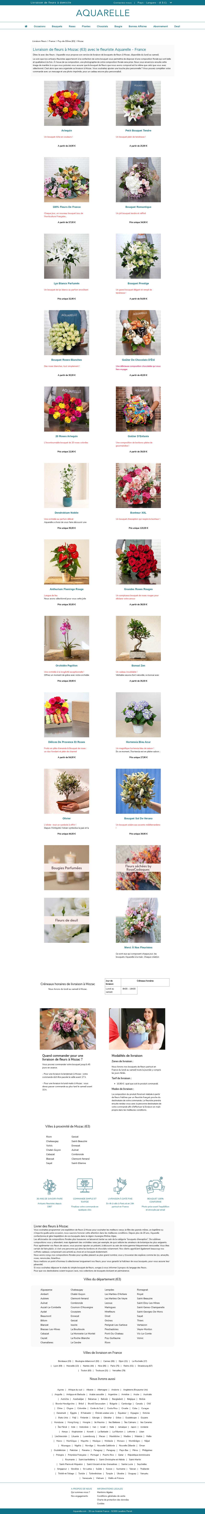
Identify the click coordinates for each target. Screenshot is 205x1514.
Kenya (65, 1431)
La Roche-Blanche (80, 1338)
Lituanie (75, 1436)
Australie (147, 1394)
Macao (102, 1436)
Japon (133, 1427)
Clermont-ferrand (80, 1158)
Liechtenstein (61, 1436)
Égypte (73, 1413)
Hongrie (86, 1422)
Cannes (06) (109, 1361)
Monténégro (134, 1441)
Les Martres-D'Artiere (116, 1294)
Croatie (125, 1408)
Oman (142, 1445)
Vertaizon (142, 1324)
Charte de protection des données (113, 1499)
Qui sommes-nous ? (80, 1492)
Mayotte (84, 1441)
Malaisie (138, 1436)
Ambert (44, 1294)
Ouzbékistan (60, 1450)
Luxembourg (89, 1436)
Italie (112, 1427)
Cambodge (126, 1403)
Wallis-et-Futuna (116, 1478)
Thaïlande (144, 1468)
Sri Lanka (87, 1468)
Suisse (109, 1468)
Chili (149, 1403)
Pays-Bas (123, 1450)
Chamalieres (47, 1342)
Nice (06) (102, 1365)
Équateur (122, 1413)
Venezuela (87, 1478)
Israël (102, 1427)
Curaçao (145, 1408)
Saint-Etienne (79, 1163)
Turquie (109, 1473)
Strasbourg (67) (145, 1365)
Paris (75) (114, 1365)
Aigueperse (46, 1289)
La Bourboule (77, 1329)
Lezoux (108, 1303)
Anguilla (58, 1394)
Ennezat (76, 1145)
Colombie (81, 1408)
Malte (148, 1436)
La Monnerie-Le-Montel (83, 1333)
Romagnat (142, 1289)
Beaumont (46, 1316)
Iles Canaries (146, 1422)
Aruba (136, 1394)
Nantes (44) (88, 1365)
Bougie (118, 26)
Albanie (89, 1389)
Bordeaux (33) (64, 1361)
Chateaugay (52, 1141)
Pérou (135, 1450)
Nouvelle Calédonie (106, 1445)
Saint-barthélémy (87, 1459)
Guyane (144, 1417)
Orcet (107, 1316)
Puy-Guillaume (112, 1338)
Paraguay (98, 1450)
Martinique (71, 1441)
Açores (60, 1389)
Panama (85, 1450)
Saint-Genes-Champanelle (150, 1307)
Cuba (134, 1408)
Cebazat (50, 1154)
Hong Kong (73, 1422)
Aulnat (75, 1149)
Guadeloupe (131, 1417)
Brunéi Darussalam (97, 1403)
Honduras (58, 1422)
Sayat (49, 1163)
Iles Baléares (114, 1422)
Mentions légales (105, 1492)
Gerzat (75, 1136)
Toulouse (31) (102, 1370)
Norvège (89, 1445)
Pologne (60, 1454)
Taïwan (132, 1468)
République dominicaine (139, 1454)
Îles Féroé (62, 1427)
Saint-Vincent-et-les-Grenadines (102, 1464)
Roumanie (70, 1459)
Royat (140, 1294)
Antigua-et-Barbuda (75, 1394)
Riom (49, 1136)
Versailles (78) (118, 1370)
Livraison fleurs (39, 41)
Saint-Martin (135, 1459)
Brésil (81, 1403)
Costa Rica (112, 1408)
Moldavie (109, 1441)
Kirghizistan (77, 1431)
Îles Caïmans (130, 1422)
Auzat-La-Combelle (51, 1307)
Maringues (110, 1307)
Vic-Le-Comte (144, 1333)
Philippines (147, 1450)
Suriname (120, 1468)
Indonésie (83, 1427)
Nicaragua (65, 1445)
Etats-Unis (63, 1417)
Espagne (135, 1413)
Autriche (65, 1399)
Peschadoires (111, 1329)
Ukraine (120, 1473)
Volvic (49, 1145)
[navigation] (40, 26)
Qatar (121, 1454)
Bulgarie (113, 1403)
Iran (94, 1427)
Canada (139, 1403)
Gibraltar (108, 1417)
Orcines (109, 1320)
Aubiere (45, 1298)
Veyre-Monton (144, 1329)
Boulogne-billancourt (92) (87, 1361)
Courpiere (76, 1311)
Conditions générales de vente (111, 1496)
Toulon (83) (86, 1370)
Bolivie (142, 1399)
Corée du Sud (96, 1408)
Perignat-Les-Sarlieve (116, 1324)
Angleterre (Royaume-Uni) (135, 1389)
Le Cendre (76, 1342)
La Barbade (103, 1431)
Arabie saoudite (96, 1394)
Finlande (84, 1417)
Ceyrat (44, 1338)
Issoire (74, 1324)
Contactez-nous (123, 3)
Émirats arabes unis (104, 1413)
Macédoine (114, 1436)
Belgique (131, 1399)
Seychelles (142, 1464)
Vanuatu (144, 1473)
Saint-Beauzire (79, 1141)
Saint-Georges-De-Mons (150, 1311)
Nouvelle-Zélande (127, 1445)
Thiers (140, 1320)
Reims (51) (129, 1365)
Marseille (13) (72, 1365)
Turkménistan (95, 1473)
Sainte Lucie (127, 1464)
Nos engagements (79, 1496)
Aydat (44, 1311)
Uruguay (132, 1473)
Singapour (62, 1468)
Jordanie (144, 1427)
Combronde (78, 1154)
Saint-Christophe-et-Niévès (112, 1459)
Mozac (80, 41)
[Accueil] (26, 26)
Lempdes (109, 1289)
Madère (127, 1436)
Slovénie (75, 1468)
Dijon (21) (123, 1361)
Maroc (59, 1441)
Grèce (118, 1417)
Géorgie (95, 1417)
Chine (59, 1408)
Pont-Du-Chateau (114, 1333)
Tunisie (81, 1473)
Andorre (115, 1389)
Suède (99, 1468)
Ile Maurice (99, 1422)
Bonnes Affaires (138, 26)
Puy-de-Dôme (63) (66, 41)
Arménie (125, 1394)
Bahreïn (104, 1399)
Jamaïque (122, 1427)
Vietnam (100, 1478)
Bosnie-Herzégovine (65, 1403)
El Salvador (86, 1413)
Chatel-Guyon (53, 1149)
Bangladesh (117, 1399)
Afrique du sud (75, 1389)
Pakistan (74, 1450)
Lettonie (131, 1431)
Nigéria (78, 1445)
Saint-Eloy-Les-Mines (148, 1303)
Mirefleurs (110, 1311)
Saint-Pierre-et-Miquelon (71, 1464)
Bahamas (92, 1399)
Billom (44, 1320)
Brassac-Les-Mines (50, 1329)
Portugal (94, 1454)
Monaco (121, 1441)
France (52, 41)
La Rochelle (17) (139, 1361)
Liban (141, 1431)
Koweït (90, 1431)
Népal (147, 1441)
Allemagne (102, 1389)
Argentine (112, 1394)
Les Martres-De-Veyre (116, 1298)
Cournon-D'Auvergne (82, 1307)
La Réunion (117, 1431)
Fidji (74, 1417)
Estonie (146, 1413)
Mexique (96, 1441)
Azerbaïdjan (78, 1399)
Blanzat (50, 1158)
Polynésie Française (77, 1454)
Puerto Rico (108, 1454)
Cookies (100, 1503)
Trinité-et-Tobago (66, 1473)
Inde (73, 1427)
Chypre (70, 1408)
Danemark (61, 1413)
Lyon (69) (58, 1365)
